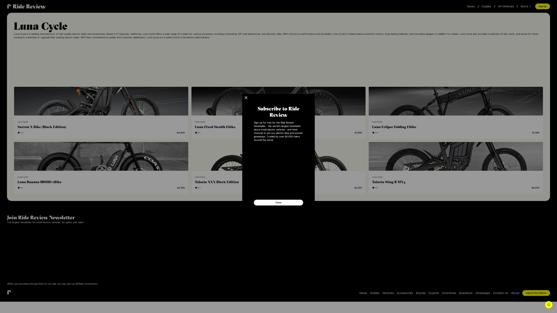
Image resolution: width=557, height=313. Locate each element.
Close (278, 202)
